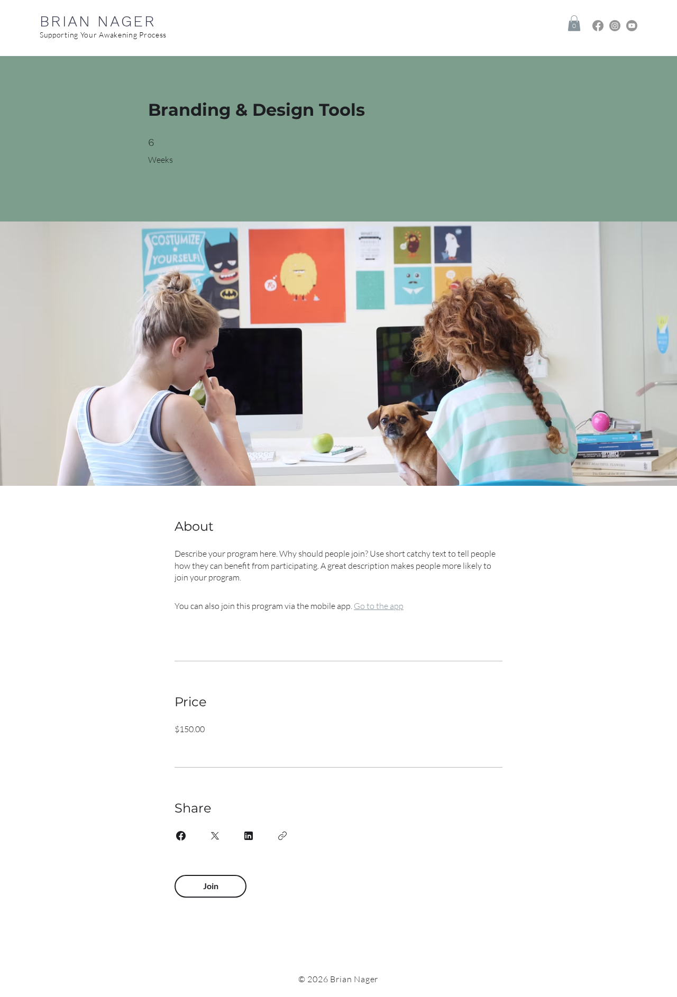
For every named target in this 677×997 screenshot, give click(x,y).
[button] (574, 23)
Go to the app (379, 606)
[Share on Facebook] (181, 835)
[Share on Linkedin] (248, 835)
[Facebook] (597, 25)
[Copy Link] (282, 835)
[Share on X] (214, 835)
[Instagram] (614, 25)
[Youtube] (631, 25)
